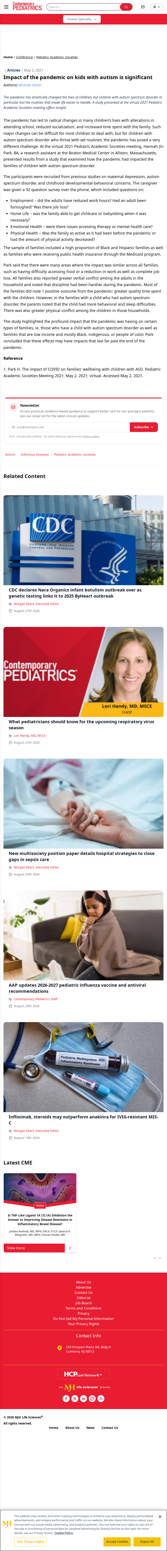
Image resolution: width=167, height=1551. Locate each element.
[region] (83, 1530)
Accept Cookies (117, 1542)
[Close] (160, 1516)
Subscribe (141, 427)
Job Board (83, 1303)
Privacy (83, 1313)
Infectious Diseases (35, 454)
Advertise (83, 1287)
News (90, 1428)
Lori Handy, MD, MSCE (30, 735)
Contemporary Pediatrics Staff (35, 999)
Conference (24, 57)
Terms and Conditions (83, 1308)
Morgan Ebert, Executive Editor (36, 604)
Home (8, 57)
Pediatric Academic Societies (75, 454)
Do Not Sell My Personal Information (83, 1318)
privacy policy (91, 436)
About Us (83, 1282)
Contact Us (84, 1292)
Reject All (147, 1542)
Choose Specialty (79, 19)
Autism (10, 454)
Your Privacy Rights (83, 1323)
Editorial (83, 1297)
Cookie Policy (63, 1533)
